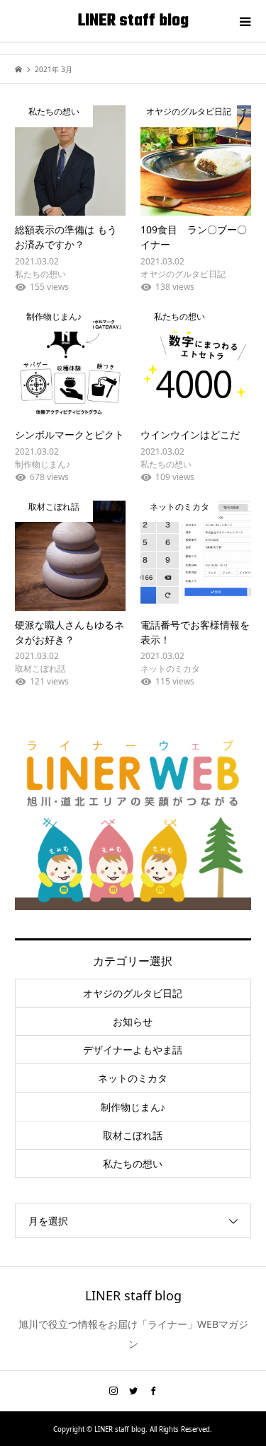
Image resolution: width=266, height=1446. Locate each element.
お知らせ (133, 1021)
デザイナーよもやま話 (132, 1049)
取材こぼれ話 (132, 1135)
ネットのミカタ (132, 1078)
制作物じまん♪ (133, 1107)
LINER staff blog (133, 21)
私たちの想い (132, 1163)
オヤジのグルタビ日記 (132, 993)
